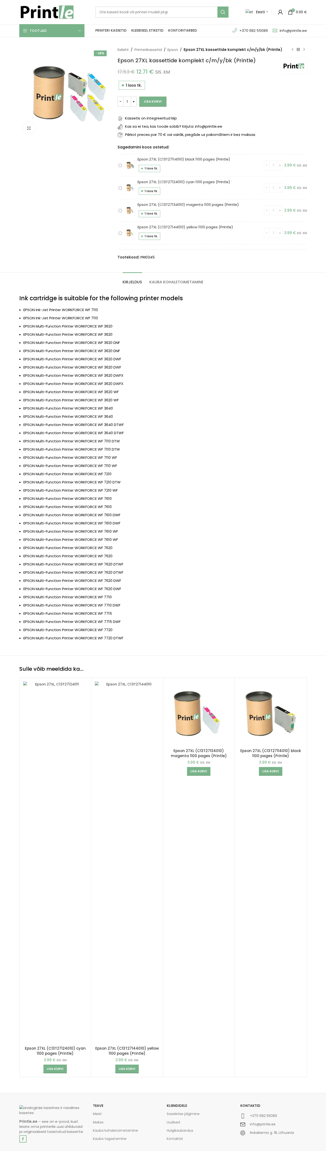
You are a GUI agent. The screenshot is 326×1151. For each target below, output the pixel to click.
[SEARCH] (223, 12)
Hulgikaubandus (180, 1130)
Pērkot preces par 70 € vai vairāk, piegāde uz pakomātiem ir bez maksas (190, 134)
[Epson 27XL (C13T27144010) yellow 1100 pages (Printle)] (127, 863)
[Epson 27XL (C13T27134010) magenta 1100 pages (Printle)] (199, 714)
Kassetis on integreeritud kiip (151, 118)
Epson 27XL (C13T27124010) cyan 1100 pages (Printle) (184, 181)
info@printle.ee (293, 30)
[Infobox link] (273, 1118)
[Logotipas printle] (52, 1110)
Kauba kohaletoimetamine (115, 1130)
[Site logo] (47, 11)
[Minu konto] (280, 12)
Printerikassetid (148, 49)
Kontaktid (175, 1138)
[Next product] (304, 50)
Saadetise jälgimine (183, 1113)
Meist (97, 1113)
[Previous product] (292, 50)
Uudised (173, 1122)
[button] (55, 1069)
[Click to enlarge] (29, 128)
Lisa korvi (153, 101)
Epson (172, 49)
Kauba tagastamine (109, 1138)
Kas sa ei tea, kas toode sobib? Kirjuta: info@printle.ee (173, 126)
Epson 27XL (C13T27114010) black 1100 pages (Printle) (184, 159)
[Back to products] (298, 50)
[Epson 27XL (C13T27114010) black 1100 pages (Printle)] (270, 714)
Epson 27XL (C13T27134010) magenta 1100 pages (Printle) (188, 204)
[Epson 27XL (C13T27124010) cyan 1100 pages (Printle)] (55, 863)
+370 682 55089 (253, 30)
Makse (98, 1122)
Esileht (123, 49)
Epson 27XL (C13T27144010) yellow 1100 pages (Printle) (185, 227)
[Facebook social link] (23, 1139)
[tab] (132, 279)
